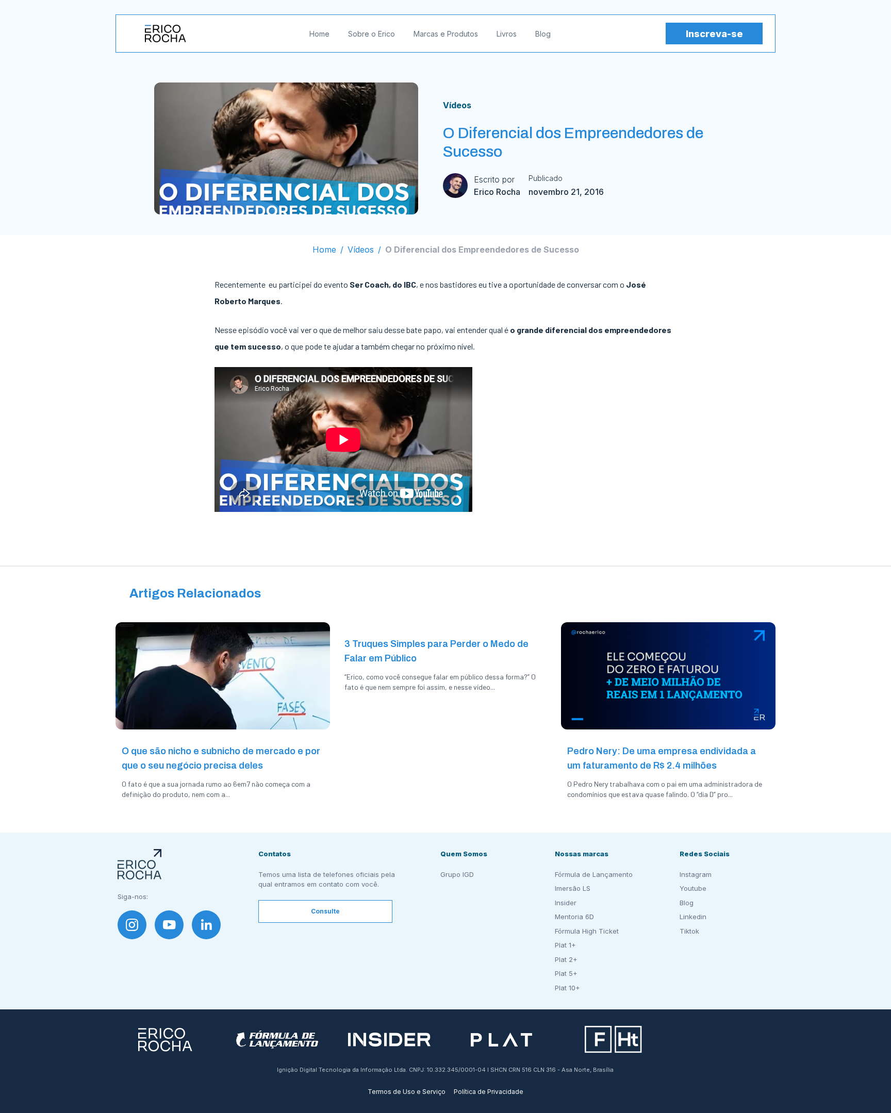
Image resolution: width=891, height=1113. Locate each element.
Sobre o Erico (371, 33)
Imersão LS (572, 888)
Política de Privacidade (488, 1091)
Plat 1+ (565, 945)
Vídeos (457, 105)
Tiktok (689, 931)
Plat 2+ (566, 959)
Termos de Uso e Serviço (407, 1091)
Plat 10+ (567, 988)
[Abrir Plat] (501, 1039)
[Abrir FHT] (613, 1039)
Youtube (693, 888)
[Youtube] (169, 924)
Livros (507, 33)
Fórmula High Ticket (587, 931)
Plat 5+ (566, 973)
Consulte (325, 911)
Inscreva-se (714, 33)
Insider (565, 903)
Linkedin (693, 916)
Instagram (696, 874)
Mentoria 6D (574, 916)
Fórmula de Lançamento (594, 874)
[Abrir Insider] (389, 1039)
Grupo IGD (457, 874)
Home (319, 33)
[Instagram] (132, 924)
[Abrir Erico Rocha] (165, 1039)
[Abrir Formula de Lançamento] (277, 1039)
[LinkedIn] (206, 924)
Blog (543, 33)
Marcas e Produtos (446, 33)
